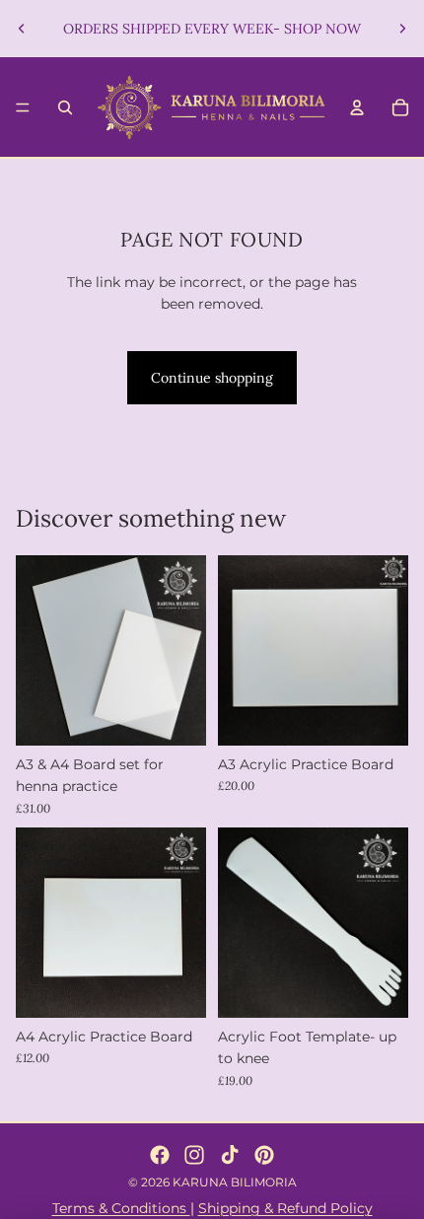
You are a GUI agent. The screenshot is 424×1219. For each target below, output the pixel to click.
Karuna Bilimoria (235, 1182)
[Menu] (22, 107)
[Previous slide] (21, 28)
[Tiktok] (230, 1155)
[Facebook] (160, 1155)
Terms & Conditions (121, 1208)
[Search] (65, 107)
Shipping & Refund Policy (285, 1208)
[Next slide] (402, 28)
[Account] (357, 107)
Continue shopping (212, 378)
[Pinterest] (264, 1155)
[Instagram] (194, 1155)
